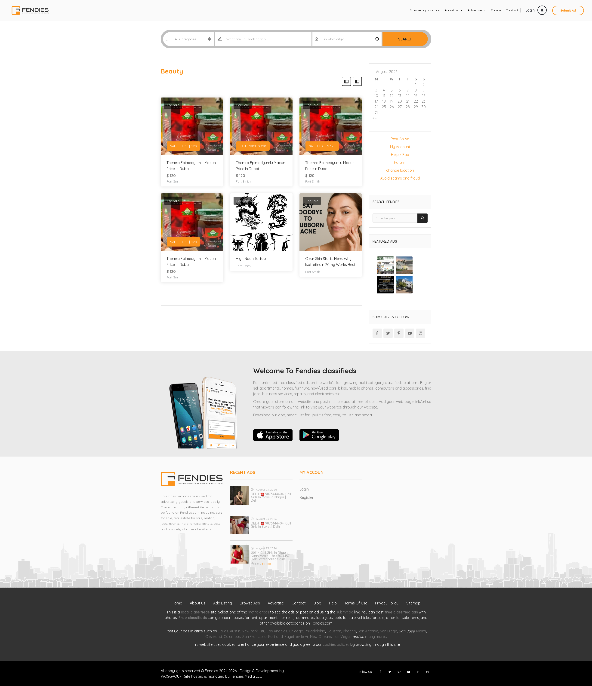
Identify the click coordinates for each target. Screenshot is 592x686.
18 (384, 101)
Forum (496, 10)
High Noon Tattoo (251, 258)
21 (408, 101)
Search (405, 39)
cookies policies (336, 644)
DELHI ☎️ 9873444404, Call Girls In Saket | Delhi (271, 525)
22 (416, 101)
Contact (512, 10)
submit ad (344, 612)
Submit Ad (568, 10)
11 (383, 95)
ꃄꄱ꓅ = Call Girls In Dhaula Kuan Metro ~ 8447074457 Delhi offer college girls (270, 556)
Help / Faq (400, 154)
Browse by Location (425, 10)
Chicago (296, 631)
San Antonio (368, 631)
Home (177, 603)
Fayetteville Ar (296, 636)
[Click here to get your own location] (377, 39)
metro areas (258, 612)
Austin (235, 631)
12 (391, 95)
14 (407, 95)
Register (306, 497)
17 (376, 101)
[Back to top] (577, 657)
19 (391, 101)
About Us (197, 603)
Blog (317, 603)
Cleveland (213, 636)
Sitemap (413, 603)
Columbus (232, 636)
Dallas (223, 631)
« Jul (376, 118)
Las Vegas (342, 636)
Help (333, 603)
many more (375, 636)
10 (376, 95)
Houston (334, 631)
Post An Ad (400, 139)
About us (451, 10)
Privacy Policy (386, 603)
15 (415, 95)
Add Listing (222, 603)
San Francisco (254, 636)
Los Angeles (277, 631)
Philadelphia (315, 631)
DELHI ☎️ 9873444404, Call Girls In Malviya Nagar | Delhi (271, 497)
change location (400, 170)
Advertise (475, 10)
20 (400, 101)
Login (530, 10)
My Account (400, 146)
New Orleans (321, 636)
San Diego (388, 631)
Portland (275, 636)
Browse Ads (250, 603)
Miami (421, 631)
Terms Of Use (356, 603)
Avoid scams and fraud (400, 178)
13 (399, 95)
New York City (253, 631)
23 (424, 101)
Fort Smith (173, 181)
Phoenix (349, 631)
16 (423, 95)
